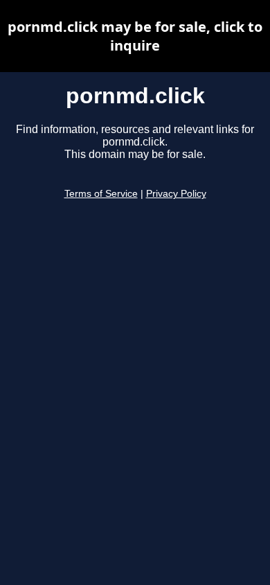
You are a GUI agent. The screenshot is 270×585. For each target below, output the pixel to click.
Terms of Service (101, 194)
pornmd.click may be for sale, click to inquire (135, 36)
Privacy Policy (176, 194)
